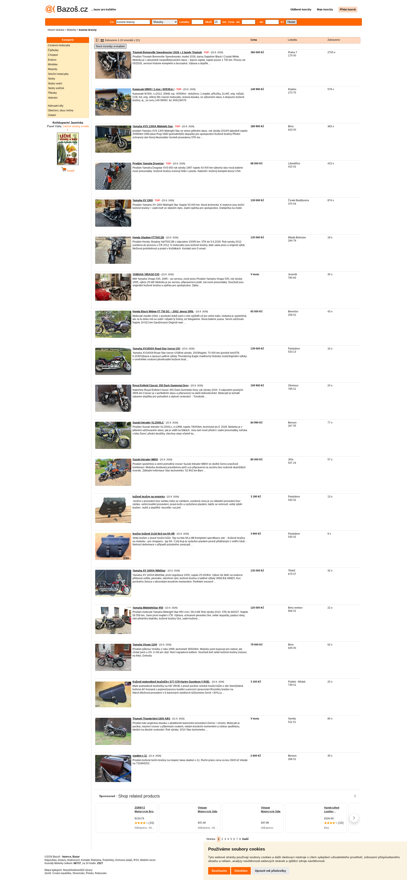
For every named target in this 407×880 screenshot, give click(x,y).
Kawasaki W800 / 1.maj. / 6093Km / (153, 89)
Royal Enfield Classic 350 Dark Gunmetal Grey (160, 385)
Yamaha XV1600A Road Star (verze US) (156, 348)
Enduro (52, 59)
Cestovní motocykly (59, 45)
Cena (254, 39)
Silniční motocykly (58, 74)
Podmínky (108, 860)
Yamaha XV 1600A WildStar (149, 570)
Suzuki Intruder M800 (145, 459)
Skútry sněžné (56, 88)
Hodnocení (73, 860)
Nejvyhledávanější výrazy (77, 870)
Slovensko (78, 873)
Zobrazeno (334, 39)
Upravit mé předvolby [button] (270, 870)
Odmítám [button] (240, 870)
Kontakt (85, 860)
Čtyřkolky (53, 50)
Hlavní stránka (56, 29)
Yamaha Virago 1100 (144, 644)
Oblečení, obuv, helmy (60, 110)
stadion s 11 (139, 755)
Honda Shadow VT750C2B (148, 237)
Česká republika (61, 873)
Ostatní (52, 115)
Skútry (51, 78)
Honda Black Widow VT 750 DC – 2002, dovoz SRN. (163, 311)
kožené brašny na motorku (148, 496)
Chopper (53, 54)
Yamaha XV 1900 (142, 200)
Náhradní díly (55, 105)
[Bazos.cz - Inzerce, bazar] (67, 11)
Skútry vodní (55, 83)
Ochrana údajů (123, 860)
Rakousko (101, 873)
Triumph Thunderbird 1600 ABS (151, 718)
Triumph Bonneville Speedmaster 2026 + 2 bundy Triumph (167, 52)
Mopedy (52, 69)
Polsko (90, 873)
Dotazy (62, 860)
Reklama (96, 860)
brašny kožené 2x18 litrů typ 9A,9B (153, 533)
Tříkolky (52, 92)
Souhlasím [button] (219, 870)
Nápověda (51, 860)
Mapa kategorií (53, 870)
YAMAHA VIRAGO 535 (145, 274)
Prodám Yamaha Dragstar (148, 163)
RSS (136, 860)
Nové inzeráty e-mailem (110, 46)
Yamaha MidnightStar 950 (147, 607)
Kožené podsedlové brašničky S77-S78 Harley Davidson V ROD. (171, 681)
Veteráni (52, 97)
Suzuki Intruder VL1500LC (148, 422)
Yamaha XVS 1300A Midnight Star (152, 126)
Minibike (53, 64)
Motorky (71, 29)
